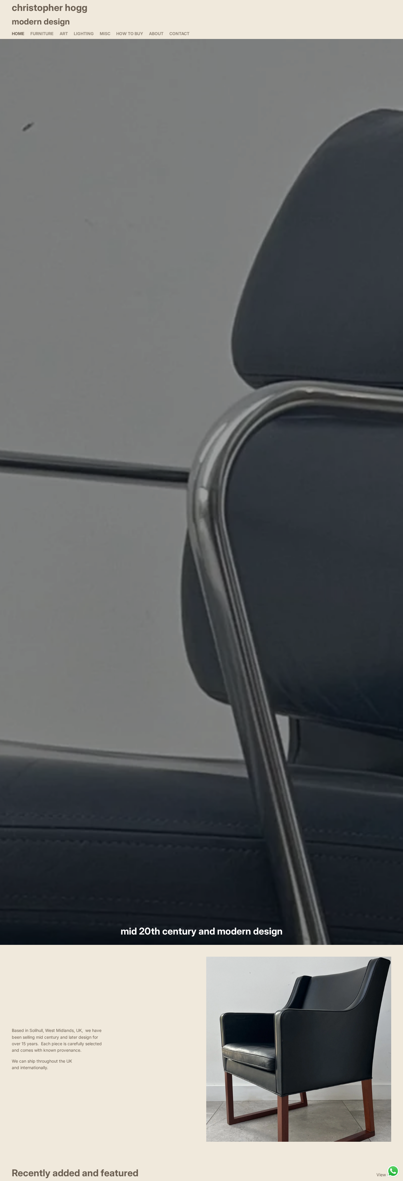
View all (383, 1174)
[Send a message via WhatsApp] (393, 1171)
